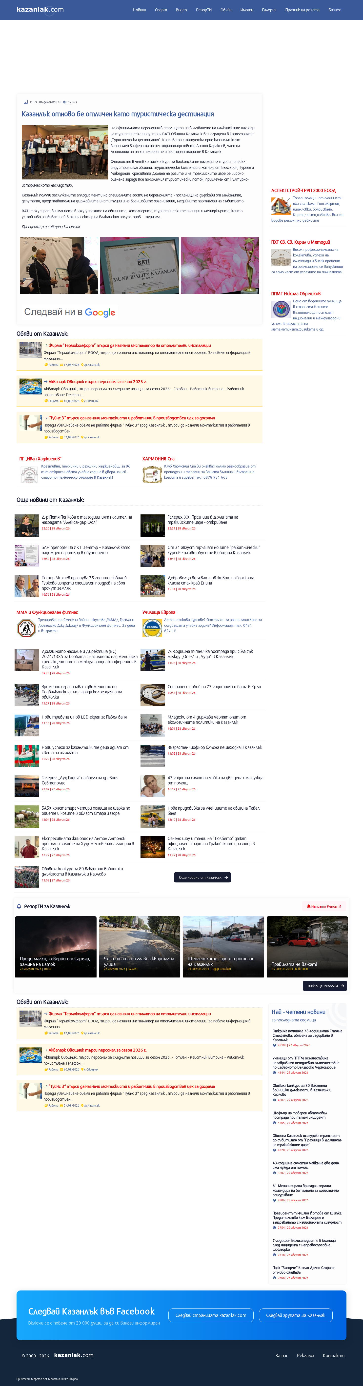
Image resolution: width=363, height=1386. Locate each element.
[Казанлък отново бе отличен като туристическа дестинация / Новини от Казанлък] (59, 265)
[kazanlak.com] (74, 1355)
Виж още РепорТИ (323, 986)
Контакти (333, 1355)
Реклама (305, 1355)
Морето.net (39, 1379)
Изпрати (325, 906)
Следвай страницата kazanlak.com (211, 1315)
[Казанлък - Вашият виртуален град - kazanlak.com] (40, 10)
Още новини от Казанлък (200, 877)
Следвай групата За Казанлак (295, 1315)
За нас (282, 1355)
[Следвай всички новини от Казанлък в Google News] (70, 309)
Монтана (54, 1379)
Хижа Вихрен (69, 1379)
